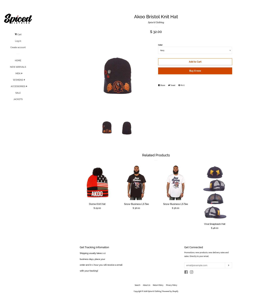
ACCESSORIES (18, 86)
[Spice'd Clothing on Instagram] (191, 272)
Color (160, 45)
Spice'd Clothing (156, 22)
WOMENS (18, 80)
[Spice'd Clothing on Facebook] (186, 272)
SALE (18, 93)
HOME (18, 60)
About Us (146, 285)
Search (137, 285)
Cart (19, 34)
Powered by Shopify (170, 291)
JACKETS (18, 99)
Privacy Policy (171, 285)
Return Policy (158, 285)
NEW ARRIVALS (18, 67)
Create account (18, 47)
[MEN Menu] (21, 73)
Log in (18, 41)
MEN (18, 73)
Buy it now (195, 70)
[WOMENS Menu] (24, 80)
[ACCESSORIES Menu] (26, 86)
